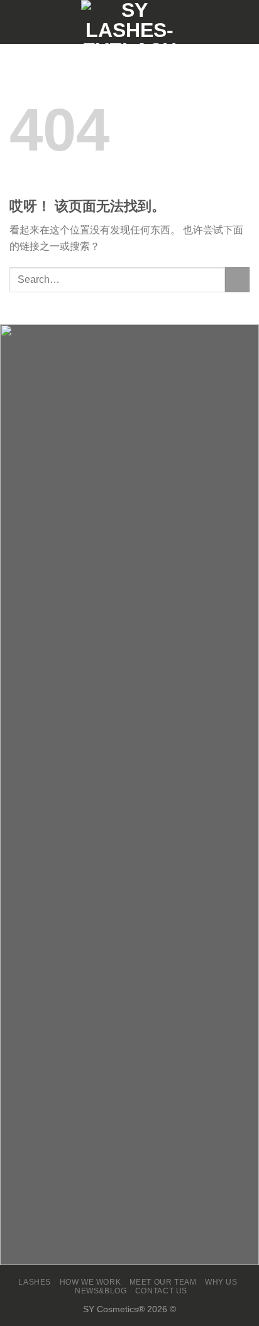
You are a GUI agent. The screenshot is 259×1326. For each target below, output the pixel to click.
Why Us (221, 1282)
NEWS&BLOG (101, 1290)
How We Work (90, 1282)
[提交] (237, 279)
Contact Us (161, 1290)
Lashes (34, 1282)
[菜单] (17, 21)
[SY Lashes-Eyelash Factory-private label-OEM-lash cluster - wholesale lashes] (129, 22)
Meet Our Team (163, 1282)
